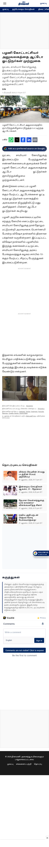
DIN (4, 89)
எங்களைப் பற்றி (23, 764)
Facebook (22, 412)
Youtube (41, 412)
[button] (4, 3)
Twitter (28, 412)
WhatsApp (41, 409)
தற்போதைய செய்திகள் (23, 9)
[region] (24, 30)
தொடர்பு (38, 764)
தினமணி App (31, 416)
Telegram (5, 413)
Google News (23, 413)
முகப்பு (43, 3)
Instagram (34, 412)
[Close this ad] (47, 838)
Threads (11, 413)
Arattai (16, 413)
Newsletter (29, 406)
